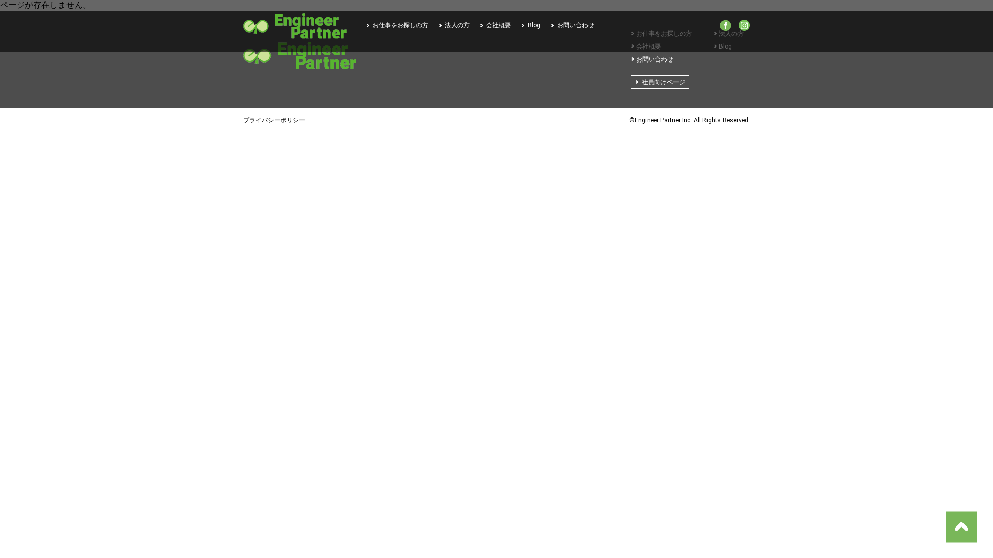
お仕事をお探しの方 (400, 25)
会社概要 (498, 25)
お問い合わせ (575, 25)
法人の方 (457, 25)
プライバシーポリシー (274, 120)
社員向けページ (663, 82)
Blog (534, 25)
